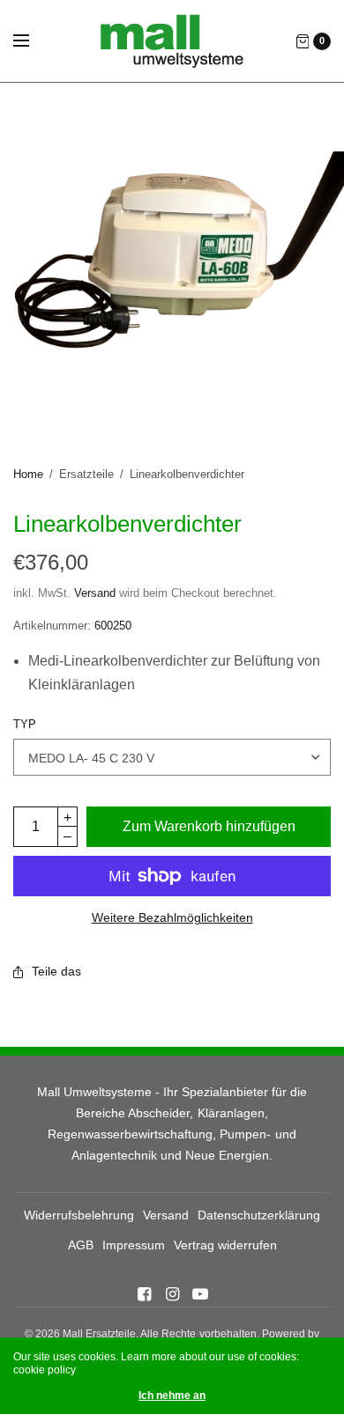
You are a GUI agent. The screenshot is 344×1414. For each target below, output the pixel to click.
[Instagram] (172, 1294)
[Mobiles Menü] (32, 41)
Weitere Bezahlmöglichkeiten (172, 917)
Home (28, 474)
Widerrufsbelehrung (79, 1215)
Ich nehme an (172, 1395)
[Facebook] (144, 1294)
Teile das (56, 971)
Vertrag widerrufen (225, 1245)
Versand (95, 593)
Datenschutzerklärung (259, 1215)
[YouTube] (200, 1294)
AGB (80, 1245)
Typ (24, 724)
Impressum (133, 1245)
